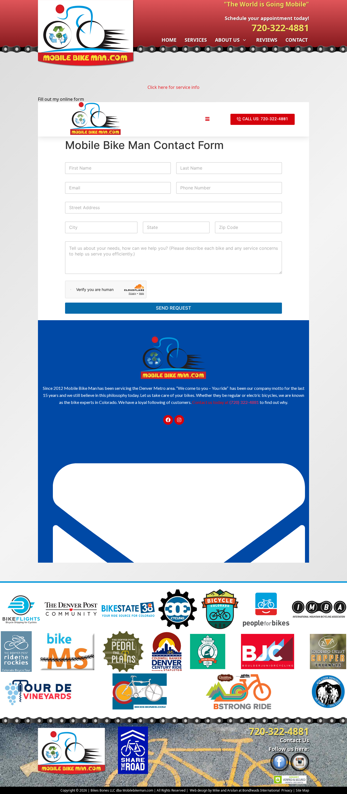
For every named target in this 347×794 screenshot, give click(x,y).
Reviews (266, 40)
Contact (296, 40)
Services (196, 40)
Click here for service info (173, 87)
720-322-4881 (280, 27)
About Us (227, 40)
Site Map (302, 790)
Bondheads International (261, 790)
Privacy (286, 790)
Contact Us (294, 740)
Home (169, 40)
